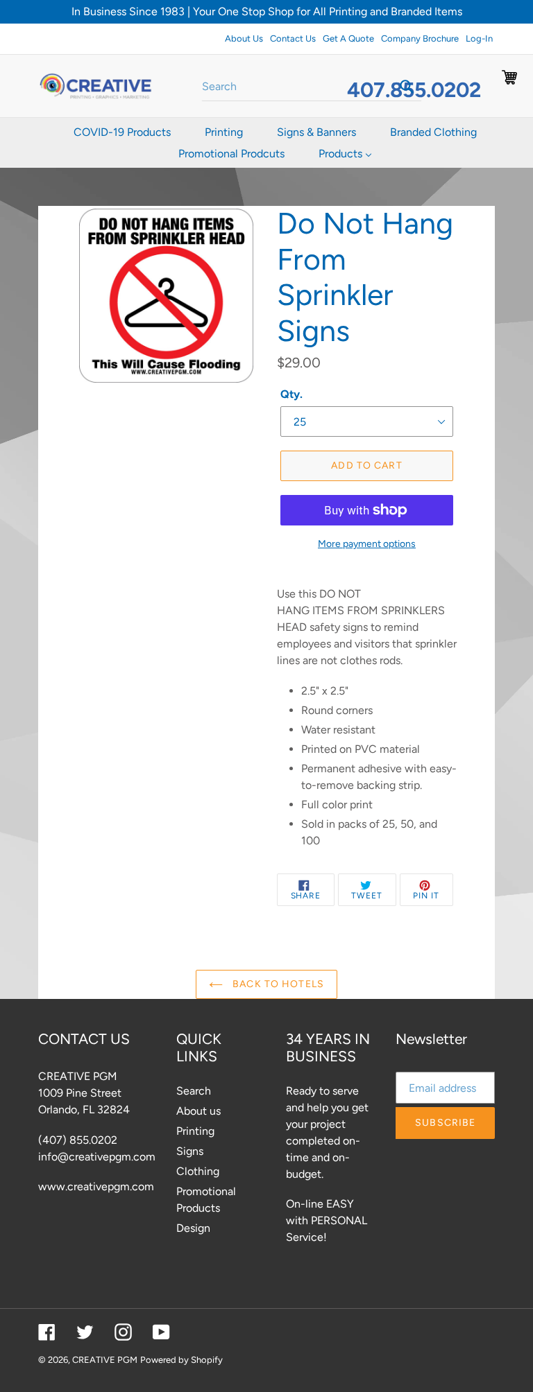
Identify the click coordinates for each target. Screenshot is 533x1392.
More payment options (367, 544)
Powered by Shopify (181, 1360)
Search (193, 1090)
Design (193, 1228)
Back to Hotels (277, 984)
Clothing (197, 1171)
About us (198, 1110)
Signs (189, 1151)
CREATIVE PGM (104, 1360)
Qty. (291, 394)
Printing (195, 1131)
